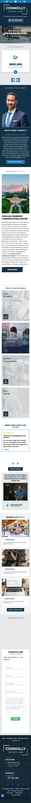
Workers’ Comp (12, 738)
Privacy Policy (16, 795)
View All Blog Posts (15, 610)
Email (15, 1)
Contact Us (16, 740)
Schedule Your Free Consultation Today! (15, 16)
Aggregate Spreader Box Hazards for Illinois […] (15, 572)
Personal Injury (15, 338)
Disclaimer (19, 793)
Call (11, 1)
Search (20, 1)
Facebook (8, 784)
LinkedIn (18, 784)
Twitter (23, 784)
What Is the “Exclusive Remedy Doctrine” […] (13, 602)
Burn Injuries (15, 403)
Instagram (13, 784)
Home (7, 1)
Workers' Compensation (15, 370)
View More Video (16, 505)
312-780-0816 (17, 20)
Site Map (10, 793)
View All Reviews (15, 469)
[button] (13, 80)
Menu (24, 1)
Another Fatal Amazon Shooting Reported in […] (15, 543)
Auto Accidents (15, 305)
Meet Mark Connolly (15, 162)
